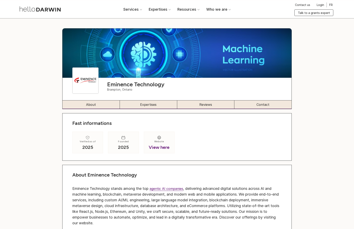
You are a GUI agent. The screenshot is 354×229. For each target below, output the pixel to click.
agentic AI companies (166, 189)
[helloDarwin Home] (40, 9)
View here (159, 147)
